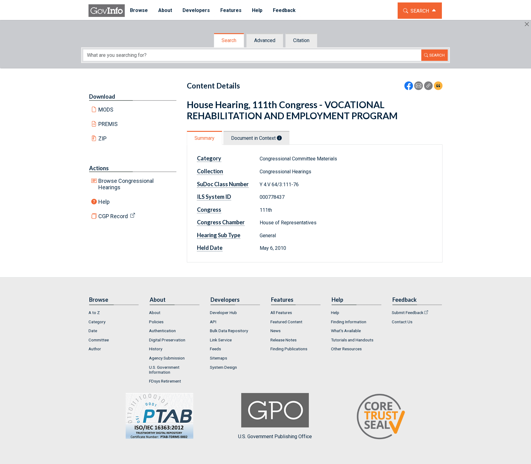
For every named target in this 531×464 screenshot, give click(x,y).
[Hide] (527, 24)
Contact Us (402, 321)
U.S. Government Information (164, 370)
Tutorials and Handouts (352, 339)
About (154, 312)
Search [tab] (229, 40)
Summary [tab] (204, 138)
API (213, 321)
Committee (98, 339)
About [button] (165, 10)
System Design (223, 367)
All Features (281, 312)
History (155, 348)
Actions (99, 168)
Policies (156, 321)
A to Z (94, 312)
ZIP (102, 138)
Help (104, 202)
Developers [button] (196, 10)
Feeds (215, 348)
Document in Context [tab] (254, 138)
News (275, 330)
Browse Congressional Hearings (126, 184)
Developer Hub (223, 312)
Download (102, 96)
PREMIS (108, 124)
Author (94, 348)
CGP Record (113, 216)
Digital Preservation (167, 339)
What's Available (346, 330)
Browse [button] (139, 10)
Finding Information (348, 321)
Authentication (162, 330)
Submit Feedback (407, 312)
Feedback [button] (284, 10)
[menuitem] (139, 10)
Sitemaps (218, 358)
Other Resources (346, 348)
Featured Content (286, 321)
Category (96, 321)
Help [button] (257, 10)
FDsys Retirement (165, 381)
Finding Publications (288, 348)
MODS (105, 109)
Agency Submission (167, 358)
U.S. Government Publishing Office (275, 436)
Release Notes (283, 339)
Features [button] (231, 10)
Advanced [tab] (264, 40)
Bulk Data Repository (229, 330)
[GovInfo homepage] (106, 10)
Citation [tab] (301, 40)
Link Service (221, 339)
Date (92, 330)
